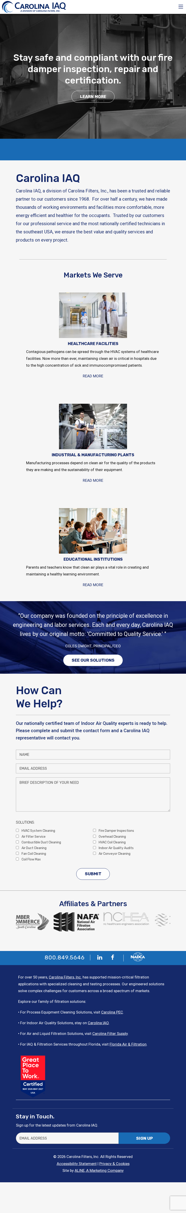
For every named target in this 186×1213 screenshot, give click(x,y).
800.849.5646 (65, 957)
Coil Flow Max (31, 859)
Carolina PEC (112, 1012)
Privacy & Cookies (114, 1163)
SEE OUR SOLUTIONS (93, 660)
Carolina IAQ (98, 1023)
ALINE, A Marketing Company (99, 1170)
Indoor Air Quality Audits (116, 848)
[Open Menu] (181, 6)
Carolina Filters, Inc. (65, 977)
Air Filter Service (33, 836)
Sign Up (144, 1138)
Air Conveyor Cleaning (114, 853)
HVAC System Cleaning (38, 830)
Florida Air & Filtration (128, 1044)
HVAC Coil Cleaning (112, 842)
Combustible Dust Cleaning (41, 842)
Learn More (93, 96)
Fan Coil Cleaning (33, 853)
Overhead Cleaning (112, 836)
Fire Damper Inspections (116, 830)
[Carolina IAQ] (34, 6)
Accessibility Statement (77, 1163)
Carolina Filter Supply (110, 1033)
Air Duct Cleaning (33, 848)
